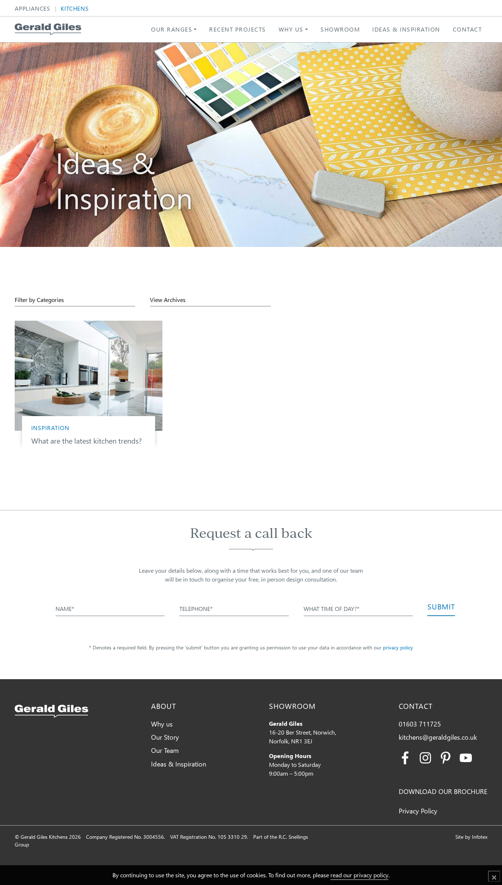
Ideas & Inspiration (406, 29)
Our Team (165, 750)
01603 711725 (420, 723)
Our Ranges (171, 29)
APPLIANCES (32, 9)
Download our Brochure (443, 791)
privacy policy (398, 647)
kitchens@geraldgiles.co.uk (438, 737)
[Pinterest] (445, 756)
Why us (291, 29)
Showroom (340, 29)
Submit (441, 606)
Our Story (165, 737)
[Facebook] (405, 756)
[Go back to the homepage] (48, 29)
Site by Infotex (471, 836)
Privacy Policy (418, 810)
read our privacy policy (359, 875)
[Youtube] (465, 756)
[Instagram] (425, 756)
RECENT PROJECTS (237, 29)
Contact (467, 29)
